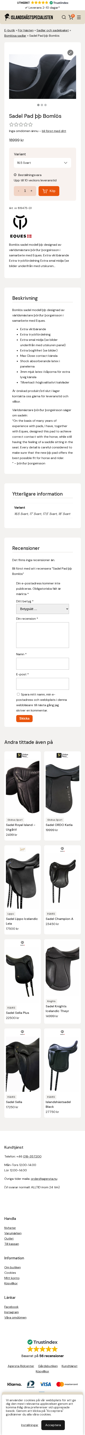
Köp (52, 191)
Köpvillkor (11, 1283)
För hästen (26, 30)
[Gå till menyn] (79, 17)
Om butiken (12, 1267)
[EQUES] (21, 227)
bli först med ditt (54, 131)
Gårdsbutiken (48, 1366)
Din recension (27, 619)
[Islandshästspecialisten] (28, 17)
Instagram (11, 1312)
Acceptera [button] (53, 1425)
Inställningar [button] (29, 1425)
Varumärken (13, 1233)
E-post (22, 674)
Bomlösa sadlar (15, 36)
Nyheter (10, 1228)
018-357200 (32, 1156)
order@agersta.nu (44, 1179)
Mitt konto (12, 1278)
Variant (20, 154)
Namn (21, 654)
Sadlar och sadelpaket (53, 30)
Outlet (9, 1238)
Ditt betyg (25, 601)
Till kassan (11, 1244)
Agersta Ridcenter (21, 1366)
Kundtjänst (69, 1366)
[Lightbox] (70, 53)
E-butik (9, 30)
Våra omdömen (15, 1317)
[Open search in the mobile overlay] (64, 17)
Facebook (11, 1307)
